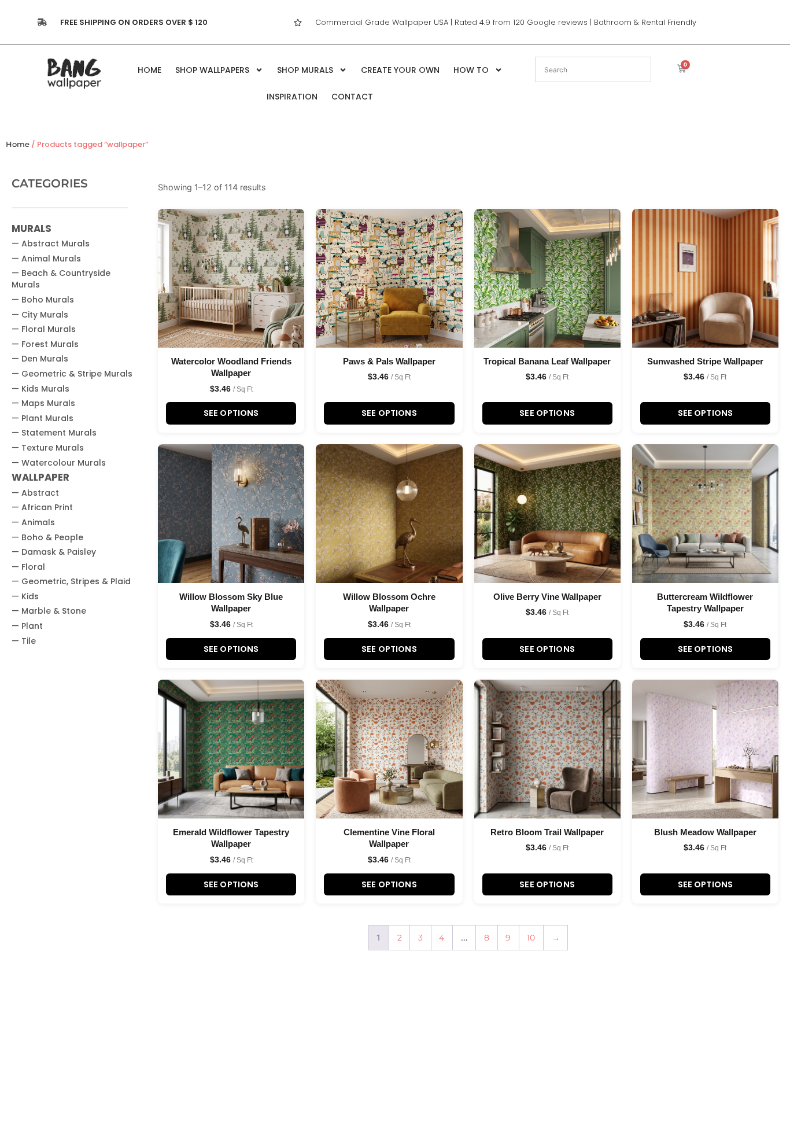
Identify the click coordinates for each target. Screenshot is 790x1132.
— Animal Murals (46, 258)
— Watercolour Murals (59, 463)
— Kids (25, 596)
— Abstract (35, 493)
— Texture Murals (48, 447)
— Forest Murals (45, 344)
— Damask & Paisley (54, 552)
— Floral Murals (44, 329)
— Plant (27, 626)
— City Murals (40, 314)
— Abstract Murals (51, 243)
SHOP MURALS (305, 70)
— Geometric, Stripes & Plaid (71, 581)
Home (17, 144)
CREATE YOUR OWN (400, 70)
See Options (231, 413)
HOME (149, 70)
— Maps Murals (43, 403)
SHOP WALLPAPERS (212, 70)
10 (531, 937)
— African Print (42, 507)
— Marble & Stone (49, 611)
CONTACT (352, 96)
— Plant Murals (42, 418)
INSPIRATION (292, 96)
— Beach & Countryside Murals (61, 278)
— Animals (33, 522)
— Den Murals (40, 358)
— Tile (24, 641)
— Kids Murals (40, 388)
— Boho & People (47, 537)
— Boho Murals (43, 299)
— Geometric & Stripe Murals (72, 373)
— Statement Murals (54, 432)
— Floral (28, 567)
